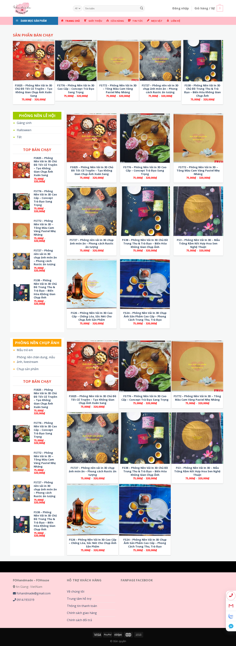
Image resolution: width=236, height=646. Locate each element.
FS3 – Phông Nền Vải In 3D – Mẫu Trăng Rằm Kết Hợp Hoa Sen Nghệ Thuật (198, 243)
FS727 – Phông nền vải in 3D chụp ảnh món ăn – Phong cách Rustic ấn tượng (160, 89)
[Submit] (141, 8)
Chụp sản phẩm (28, 369)
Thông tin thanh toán (82, 606)
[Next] (143, 29)
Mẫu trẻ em (25, 350)
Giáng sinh (24, 123)
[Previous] (20, 29)
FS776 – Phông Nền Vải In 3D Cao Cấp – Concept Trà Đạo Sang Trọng (75, 89)
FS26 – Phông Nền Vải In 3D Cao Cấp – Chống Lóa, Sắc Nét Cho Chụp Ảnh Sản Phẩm (91, 316)
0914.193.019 (25, 600)
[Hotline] (231, 596)
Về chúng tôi (75, 591)
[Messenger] (231, 626)
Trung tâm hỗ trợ (79, 599)
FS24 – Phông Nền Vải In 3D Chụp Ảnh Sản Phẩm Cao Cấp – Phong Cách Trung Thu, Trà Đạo (144, 316)
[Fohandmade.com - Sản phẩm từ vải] (40, 8)
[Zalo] (231, 616)
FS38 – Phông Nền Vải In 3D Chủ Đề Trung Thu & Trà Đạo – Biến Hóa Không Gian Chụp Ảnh (202, 90)
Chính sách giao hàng (82, 613)
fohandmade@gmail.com (33, 593)
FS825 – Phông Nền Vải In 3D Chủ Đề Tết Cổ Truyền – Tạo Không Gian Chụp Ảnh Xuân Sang (33, 90)
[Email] (231, 606)
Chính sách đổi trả (79, 620)
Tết (19, 137)
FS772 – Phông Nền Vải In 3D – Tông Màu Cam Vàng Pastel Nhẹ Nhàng (118, 89)
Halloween (24, 130)
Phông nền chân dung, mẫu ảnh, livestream (36, 359)
